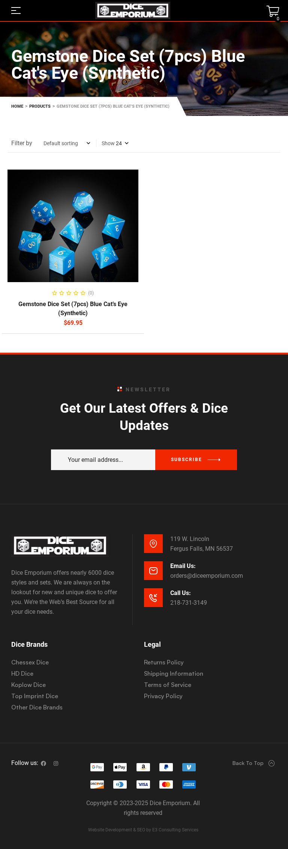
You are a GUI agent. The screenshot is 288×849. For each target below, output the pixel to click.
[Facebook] (43, 763)
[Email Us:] (153, 570)
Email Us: (183, 566)
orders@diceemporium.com (206, 575)
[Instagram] (56, 763)
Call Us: (180, 593)
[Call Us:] (153, 597)
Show (108, 143)
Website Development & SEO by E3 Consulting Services (143, 829)
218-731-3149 (188, 602)
